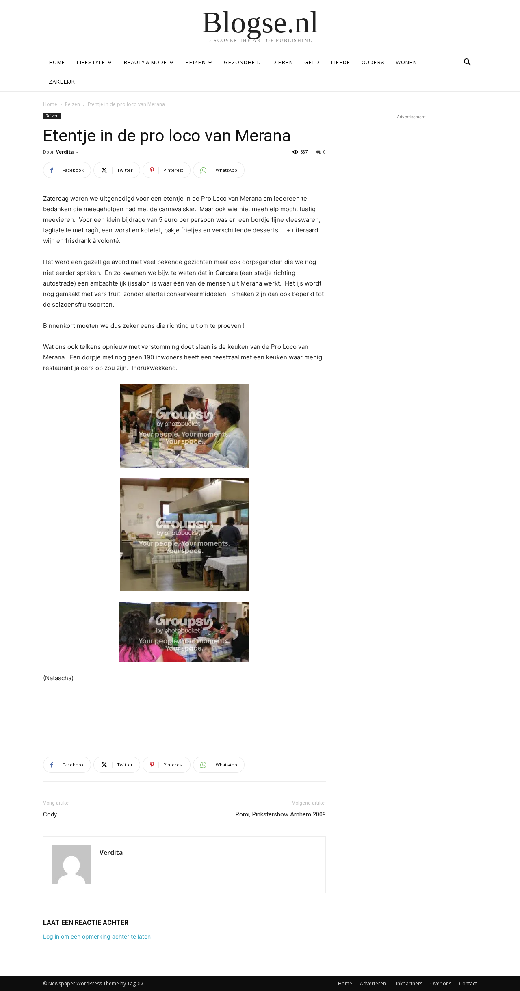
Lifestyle (90, 62)
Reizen (195, 62)
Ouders (373, 62)
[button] (467, 63)
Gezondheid (242, 62)
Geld (311, 62)
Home (57, 62)
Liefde (340, 62)
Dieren (282, 62)
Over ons (440, 983)
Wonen (406, 62)
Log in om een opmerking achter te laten (97, 936)
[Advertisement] (184, 706)
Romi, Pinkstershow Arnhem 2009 (281, 814)
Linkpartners (408, 983)
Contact (468, 983)
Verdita (65, 152)
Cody (50, 814)
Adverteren (373, 983)
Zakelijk (62, 82)
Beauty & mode (145, 62)
